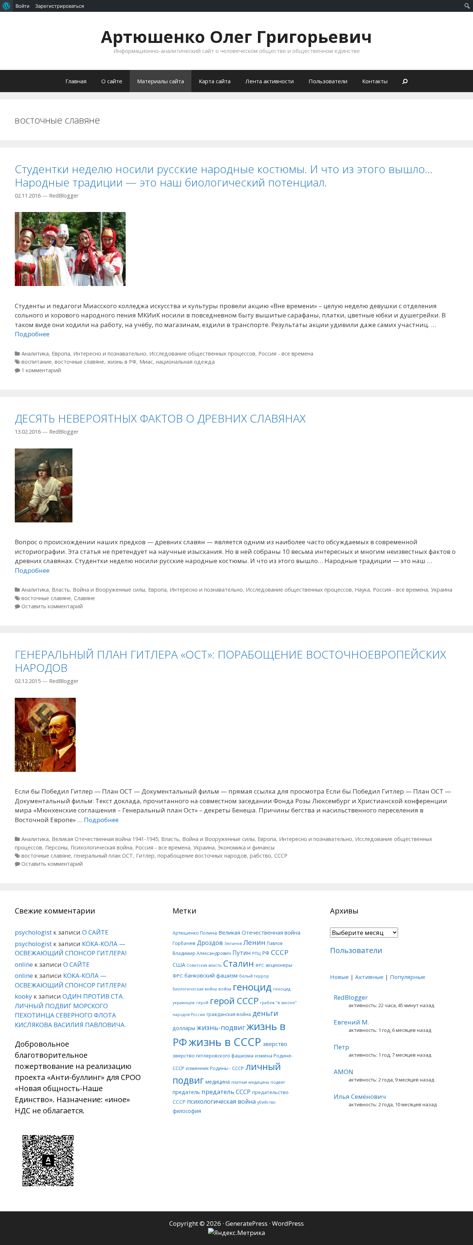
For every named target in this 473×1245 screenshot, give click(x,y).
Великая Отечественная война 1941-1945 (105, 838)
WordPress (288, 1223)
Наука (362, 589)
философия (187, 1110)
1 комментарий (41, 370)
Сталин (238, 963)
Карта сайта (215, 81)
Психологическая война (101, 847)
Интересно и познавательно (109, 353)
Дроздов (210, 942)
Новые (339, 976)
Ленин (254, 942)
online (24, 964)
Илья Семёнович (360, 1096)
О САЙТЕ (95, 932)
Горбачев (184, 943)
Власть (61, 589)
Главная (75, 81)
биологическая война (195, 989)
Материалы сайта (160, 81)
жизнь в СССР (224, 1041)
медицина (217, 1081)
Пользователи (328, 81)
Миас (146, 361)
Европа (61, 353)
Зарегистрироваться (59, 6)
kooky (23, 996)
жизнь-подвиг (221, 1027)
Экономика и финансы (246, 847)
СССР (280, 855)
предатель (186, 1092)
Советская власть (204, 965)
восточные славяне (79, 361)
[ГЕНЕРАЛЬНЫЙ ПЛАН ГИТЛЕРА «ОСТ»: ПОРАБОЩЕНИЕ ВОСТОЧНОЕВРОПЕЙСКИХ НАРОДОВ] (45, 769)
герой (202, 1002)
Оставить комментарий (52, 606)
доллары (184, 1028)
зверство (275, 1043)
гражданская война (229, 1014)
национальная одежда (185, 361)
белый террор (254, 976)
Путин (241, 953)
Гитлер (145, 855)
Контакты (375, 81)
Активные (369, 976)
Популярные (407, 976)
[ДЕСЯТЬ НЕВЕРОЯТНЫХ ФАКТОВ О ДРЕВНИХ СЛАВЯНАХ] (43, 520)
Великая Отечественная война (259, 932)
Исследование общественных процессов (202, 353)
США (179, 964)
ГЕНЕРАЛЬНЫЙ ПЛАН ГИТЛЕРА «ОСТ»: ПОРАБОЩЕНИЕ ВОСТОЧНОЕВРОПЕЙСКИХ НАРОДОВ (230, 661)
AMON (343, 1071)
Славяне (84, 598)
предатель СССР (226, 1091)
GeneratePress (246, 1223)
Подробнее (32, 334)
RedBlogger (351, 997)
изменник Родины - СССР (215, 1068)
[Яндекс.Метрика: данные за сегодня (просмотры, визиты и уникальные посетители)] (236, 1233)
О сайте (111, 81)
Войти (23, 6)
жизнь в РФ (121, 361)
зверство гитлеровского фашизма (213, 1055)
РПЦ (256, 953)
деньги (265, 1013)
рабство (260, 855)
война (224, 989)
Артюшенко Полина (195, 933)
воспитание (36, 361)
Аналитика (35, 353)
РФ (265, 952)
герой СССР (234, 1001)
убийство (266, 1102)
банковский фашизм (211, 975)
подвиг (277, 1082)
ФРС (259, 965)
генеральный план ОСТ (103, 855)
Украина (441, 589)
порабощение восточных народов (202, 855)
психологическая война (221, 1101)
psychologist (33, 932)
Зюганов (233, 943)
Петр (341, 1047)
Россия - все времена (285, 353)
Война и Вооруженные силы (109, 589)
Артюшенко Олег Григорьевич (236, 36)
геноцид (252, 986)
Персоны (56, 847)
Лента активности (269, 81)
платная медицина (250, 1082)
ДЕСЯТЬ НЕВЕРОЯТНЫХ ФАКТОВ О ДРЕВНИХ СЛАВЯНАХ (160, 418)
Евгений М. (351, 1022)
